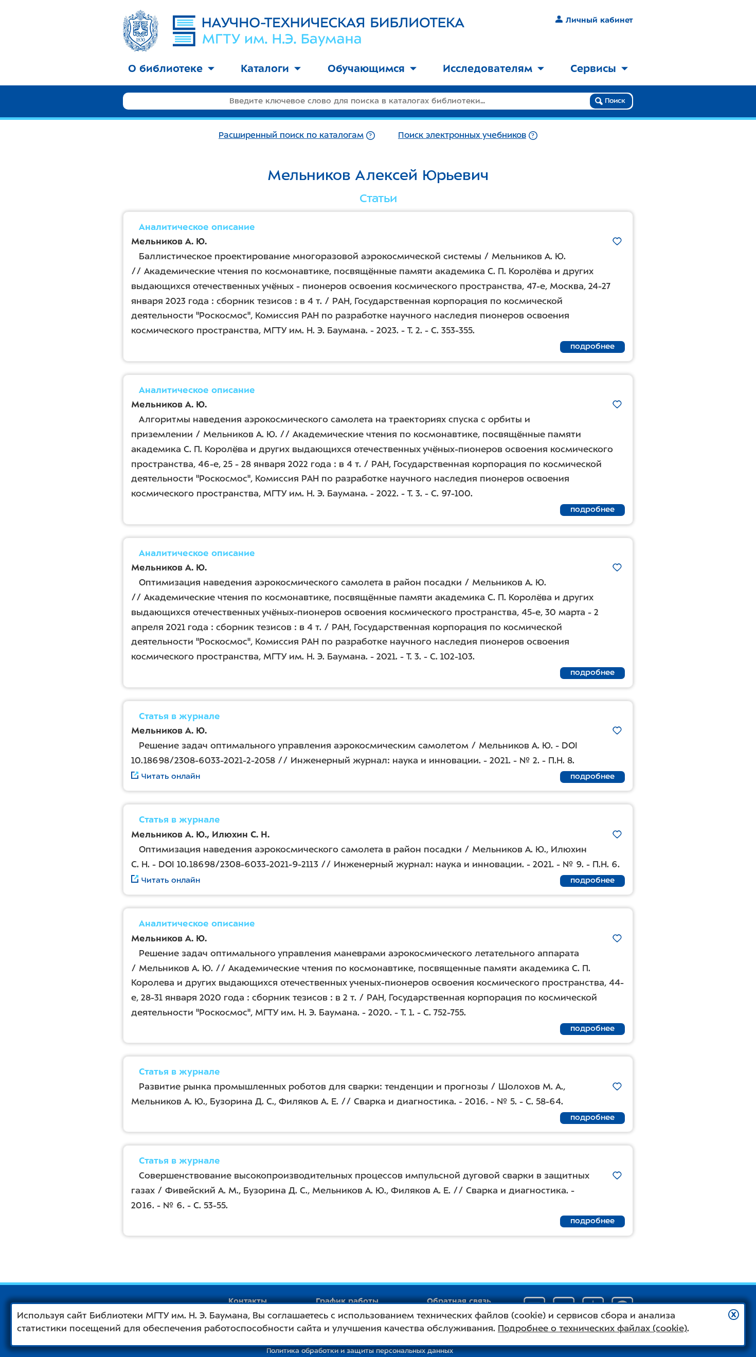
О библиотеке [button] (165, 68)
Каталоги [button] (265, 68)
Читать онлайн (170, 776)
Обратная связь (459, 1301)
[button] (733, 1314)
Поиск (614, 100)
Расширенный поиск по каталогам (291, 135)
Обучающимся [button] (366, 68)
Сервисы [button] (593, 68)
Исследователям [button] (487, 68)
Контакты (247, 1301)
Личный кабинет (599, 20)
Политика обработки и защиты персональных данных (359, 1350)
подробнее (592, 346)
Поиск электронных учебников (462, 135)
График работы (347, 1301)
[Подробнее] (370, 135)
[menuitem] (171, 69)
